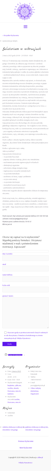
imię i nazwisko (7, 254)
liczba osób (6, 285)
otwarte (16, 388)
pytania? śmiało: (7, 296)
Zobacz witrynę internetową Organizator (36, 391)
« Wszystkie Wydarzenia (10, 35)
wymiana (10, 394)
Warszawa (11, 391)
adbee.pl (40, 457)
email (4, 264)
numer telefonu (7, 275)
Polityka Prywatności (23, 338)
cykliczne (18, 385)
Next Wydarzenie (26, 447)
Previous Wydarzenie (25, 441)
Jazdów (10, 388)
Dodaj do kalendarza (15, 355)
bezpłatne (11, 385)
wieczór (18, 391)
